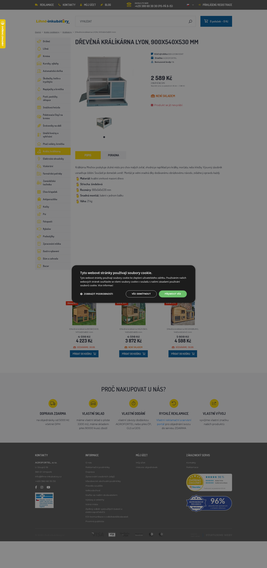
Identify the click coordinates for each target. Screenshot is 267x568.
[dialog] (133, 284)
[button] (96, 294)
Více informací (105, 285)
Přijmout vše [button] (173, 293)
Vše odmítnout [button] (141, 293)
